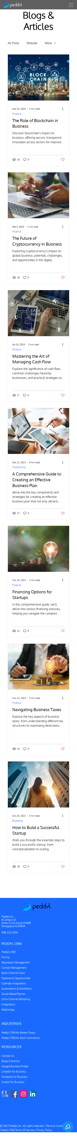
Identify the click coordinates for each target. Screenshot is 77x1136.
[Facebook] (14, 1094)
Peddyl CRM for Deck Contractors (20, 1037)
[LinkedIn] (32, 1094)
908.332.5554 (9, 932)
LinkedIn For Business (13, 1071)
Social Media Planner (13, 993)
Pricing (5, 957)
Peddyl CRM (8, 951)
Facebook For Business (14, 1076)
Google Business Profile (14, 1066)
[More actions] (64, 109)
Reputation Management (15, 962)
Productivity (19, 467)
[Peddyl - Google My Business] (5, 1094)
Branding (17, 820)
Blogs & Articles (10, 1061)
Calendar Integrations (13, 983)
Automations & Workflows (16, 988)
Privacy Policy (44, 1130)
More (48, 43)
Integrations (8, 1004)
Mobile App (8, 1009)
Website (32, 43)
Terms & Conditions (57, 1125)
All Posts (13, 43)
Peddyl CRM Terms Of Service (17, 1130)
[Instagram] (23, 1094)
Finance (16, 113)
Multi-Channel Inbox (13, 972)
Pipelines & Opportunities (15, 978)
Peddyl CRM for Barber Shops (18, 1032)
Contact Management (13, 967)
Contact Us (7, 1055)
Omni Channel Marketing (15, 999)
